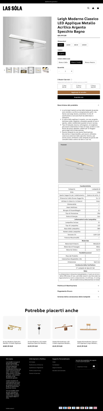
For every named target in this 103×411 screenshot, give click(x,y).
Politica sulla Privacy (35, 370)
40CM (61, 45)
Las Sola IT (11, 408)
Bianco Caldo (63, 62)
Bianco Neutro (90, 62)
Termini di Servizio (34, 373)
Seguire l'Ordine (57, 367)
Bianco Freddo (76, 62)
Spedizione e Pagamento (36, 367)
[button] (88, 8)
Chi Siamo (32, 362)
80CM (76, 45)
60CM (68, 45)
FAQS (54, 362)
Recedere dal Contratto (59, 370)
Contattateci (56, 365)
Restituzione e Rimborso (36, 365)
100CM (84, 45)
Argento (61, 54)
